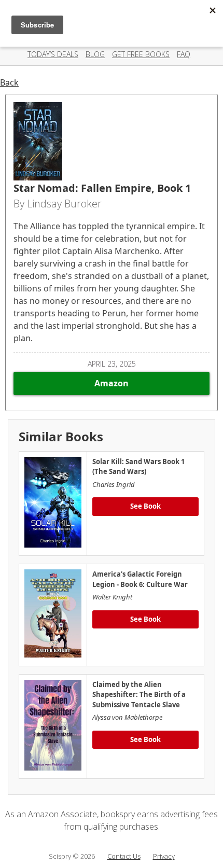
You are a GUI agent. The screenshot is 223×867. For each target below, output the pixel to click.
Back (9, 82)
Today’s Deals (52, 54)
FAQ (183, 54)
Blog (95, 54)
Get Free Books (141, 54)
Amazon (111, 383)
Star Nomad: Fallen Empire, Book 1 (102, 188)
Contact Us (124, 856)
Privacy (164, 856)
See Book (145, 506)
